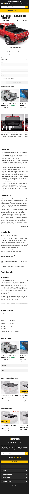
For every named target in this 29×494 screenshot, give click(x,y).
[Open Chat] (22, 3)
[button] (14, 466)
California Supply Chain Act (22, 487)
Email (2, 450)
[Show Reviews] (22, 21)
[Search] (26, 7)
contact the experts (19, 249)
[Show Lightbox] (14, 34)
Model (2, 67)
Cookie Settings (10, 490)
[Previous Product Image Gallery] (1, 34)
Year (1, 57)
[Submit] (26, 453)
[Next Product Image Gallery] (28, 34)
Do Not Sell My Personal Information (9, 487)
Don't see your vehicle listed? (7, 78)
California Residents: (10, 331)
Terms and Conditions (18, 490)
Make (2, 62)
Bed (1, 73)
